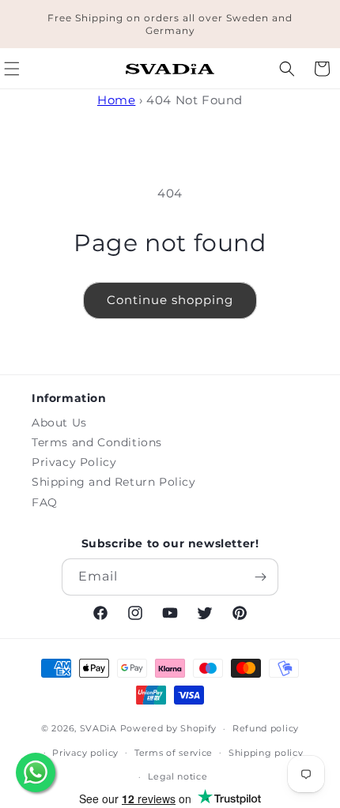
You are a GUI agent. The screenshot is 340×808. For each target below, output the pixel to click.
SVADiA (98, 728)
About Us (59, 422)
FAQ (45, 502)
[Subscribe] (260, 577)
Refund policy (265, 728)
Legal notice (177, 776)
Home (116, 99)
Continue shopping (170, 299)
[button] (287, 68)
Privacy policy (85, 752)
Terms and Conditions (97, 442)
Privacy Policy (74, 462)
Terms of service (173, 752)
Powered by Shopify (168, 728)
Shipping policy (266, 752)
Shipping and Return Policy (114, 482)
